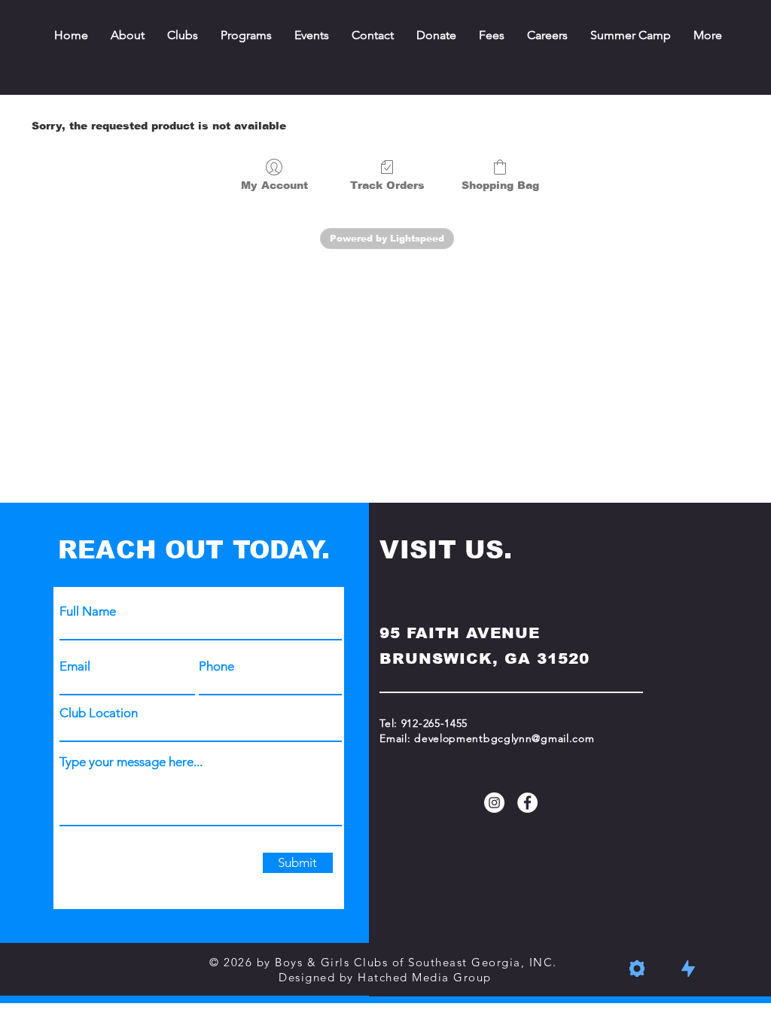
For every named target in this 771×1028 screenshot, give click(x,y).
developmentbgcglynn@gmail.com (504, 738)
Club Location (98, 713)
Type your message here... (131, 762)
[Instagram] (494, 802)
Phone (216, 666)
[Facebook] (527, 802)
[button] (492, 35)
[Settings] (637, 968)
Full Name (87, 611)
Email (74, 666)
